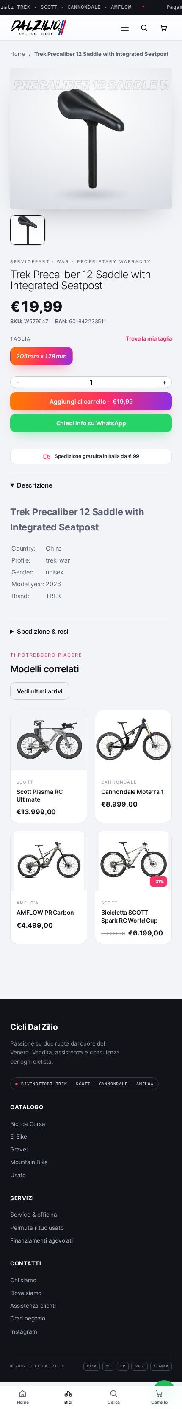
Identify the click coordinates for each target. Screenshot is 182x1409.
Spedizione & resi (43, 631)
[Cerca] (143, 27)
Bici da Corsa (27, 1124)
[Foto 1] (27, 230)
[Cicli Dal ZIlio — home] (38, 27)
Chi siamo (23, 1280)
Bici (68, 1402)
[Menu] (124, 27)
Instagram (23, 1331)
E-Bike (18, 1136)
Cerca (114, 1402)
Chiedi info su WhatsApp (91, 423)
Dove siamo (25, 1293)
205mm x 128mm (41, 356)
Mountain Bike (29, 1162)
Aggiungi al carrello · (91, 401)
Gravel (19, 1149)
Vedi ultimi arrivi (40, 691)
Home (23, 1402)
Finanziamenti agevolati (41, 1240)
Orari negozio (27, 1318)
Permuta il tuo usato (36, 1227)
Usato (18, 1175)
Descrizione (34, 485)
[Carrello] (163, 27)
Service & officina (33, 1214)
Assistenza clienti (33, 1305)
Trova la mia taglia (149, 338)
